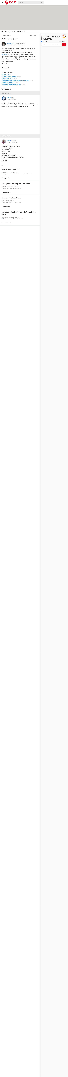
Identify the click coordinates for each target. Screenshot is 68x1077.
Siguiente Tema (33, 35)
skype (3, 54)
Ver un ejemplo (62, 41)
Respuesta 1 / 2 (6, 93)
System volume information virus (11, 84)
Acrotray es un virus (7, 82)
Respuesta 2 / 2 (6, 136)
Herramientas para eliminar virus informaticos (15, 80)
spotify (7, 54)
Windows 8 (20, 31)
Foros (6, 31)
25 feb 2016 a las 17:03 (18, 44)
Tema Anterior (6, 35)
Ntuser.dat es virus (7, 78)
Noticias (44, 41)
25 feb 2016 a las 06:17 (12, 99)
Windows (13, 31)
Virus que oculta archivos (9, 76)
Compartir (6, 68)
